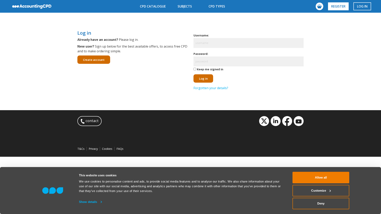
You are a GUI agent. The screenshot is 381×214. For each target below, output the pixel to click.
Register (338, 6)
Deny (320, 203)
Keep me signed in (210, 69)
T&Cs (81, 149)
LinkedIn (276, 121)
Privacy (93, 149)
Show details (88, 201)
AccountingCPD (32, 6)
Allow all (321, 177)
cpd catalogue (153, 6)
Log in (362, 6)
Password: (200, 54)
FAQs (119, 149)
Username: (201, 35)
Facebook (287, 121)
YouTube (299, 121)
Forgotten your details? (210, 88)
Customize (318, 190)
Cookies (107, 149)
